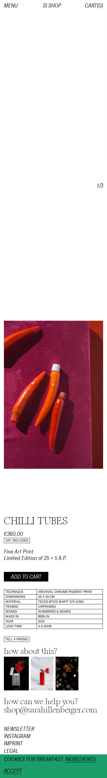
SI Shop (52, 5)
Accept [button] (13, 771)
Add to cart (26, 576)
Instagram (17, 736)
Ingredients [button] (80, 759)
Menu (11, 5)
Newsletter (19, 729)
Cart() (94, 5)
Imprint (13, 743)
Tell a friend (16, 639)
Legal (11, 751)
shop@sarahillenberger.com (50, 709)
